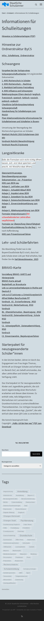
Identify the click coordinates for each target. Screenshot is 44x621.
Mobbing (34, 554)
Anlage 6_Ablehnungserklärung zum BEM (20, 210)
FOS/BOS (26, 528)
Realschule (19, 560)
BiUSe (5, 502)
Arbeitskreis (7, 495)
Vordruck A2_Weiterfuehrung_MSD (17, 305)
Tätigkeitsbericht (21, 576)
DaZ (25, 505)
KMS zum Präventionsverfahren (16, 234)
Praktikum (19, 557)
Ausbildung (20, 495)
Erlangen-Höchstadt (12, 516)
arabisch (14, 101)
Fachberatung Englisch (11, 524)
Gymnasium (7, 539)
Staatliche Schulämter (20, 604)
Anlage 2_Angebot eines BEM (15, 193)
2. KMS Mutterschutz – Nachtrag (17, 84)
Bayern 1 (31, 495)
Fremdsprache (8, 531)
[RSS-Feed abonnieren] (22, 616)
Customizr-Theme (36, 610)
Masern (6, 550)
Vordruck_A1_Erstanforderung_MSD (19, 301)
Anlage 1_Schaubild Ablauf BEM (16, 189)
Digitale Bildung (8, 512)
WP (14, 610)
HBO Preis (19, 539)
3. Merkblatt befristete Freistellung (18, 87)
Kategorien (7, 462)
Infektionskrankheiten (11, 543)
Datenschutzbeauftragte (11, 505)
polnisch (5, 101)
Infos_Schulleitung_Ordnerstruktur (18, 55)
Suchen (5, 450)
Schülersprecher (9, 573)
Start (4, 13)
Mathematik (17, 550)
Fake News (28, 524)
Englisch (21, 512)
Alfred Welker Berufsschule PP (16, 298)
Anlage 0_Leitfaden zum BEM (15, 186)
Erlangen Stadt (10, 520)
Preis (28, 557)
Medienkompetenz (9, 554)
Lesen (31, 547)
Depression (7, 509)
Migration (23, 554)
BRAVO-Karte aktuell (11, 281)
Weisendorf (7, 579)
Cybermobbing (17, 502)
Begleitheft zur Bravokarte (14, 284)
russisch (34, 97)
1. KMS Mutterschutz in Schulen (16, 80)
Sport (28, 573)
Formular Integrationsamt (14, 213)
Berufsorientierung (28, 499)
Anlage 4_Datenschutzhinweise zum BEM (21, 200)
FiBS (5, 528)
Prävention (7, 560)
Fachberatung (27, 521)
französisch (7, 97)
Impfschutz (31, 539)
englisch (36, 94)
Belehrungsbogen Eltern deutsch (17, 94)
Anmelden (5, 589)
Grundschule (26, 535)
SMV (20, 573)
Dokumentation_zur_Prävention (17, 179)
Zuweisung (19, 579)
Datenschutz (30, 502)
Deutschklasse (21, 509)
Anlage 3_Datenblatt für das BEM (17, 196)
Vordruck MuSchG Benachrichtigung (18, 141)
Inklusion (7, 547)
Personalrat (7, 557)
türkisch (25, 97)
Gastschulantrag (9, 535)
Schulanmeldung (11, 569)
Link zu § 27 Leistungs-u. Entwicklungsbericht (22, 294)
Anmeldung (22, 491)
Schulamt (10, 13)
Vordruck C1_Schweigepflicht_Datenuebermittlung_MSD (21, 326)
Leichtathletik (20, 547)
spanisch (17, 97)
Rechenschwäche (11, 565)
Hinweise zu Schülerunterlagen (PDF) (18, 36)
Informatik (26, 543)
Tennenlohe (7, 576)
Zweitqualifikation (9, 583)
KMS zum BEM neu (10, 183)
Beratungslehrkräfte (10, 499)
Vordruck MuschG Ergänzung (15, 144)
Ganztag (21, 531)
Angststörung (8, 491)
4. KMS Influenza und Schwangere (17, 90)
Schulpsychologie (29, 569)
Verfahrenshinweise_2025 (26, 259)
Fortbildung (15, 528)
